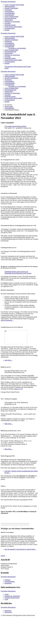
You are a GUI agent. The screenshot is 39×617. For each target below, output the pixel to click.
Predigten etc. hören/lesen (12, 21)
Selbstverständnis (10, 6)
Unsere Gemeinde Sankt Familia (14, 5)
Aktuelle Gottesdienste (11, 8)
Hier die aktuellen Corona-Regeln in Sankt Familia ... (20, 549)
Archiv (7, 594)
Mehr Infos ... (9, 424)
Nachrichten (8, 10)
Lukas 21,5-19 (18, 389)
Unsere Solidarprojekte (11, 16)
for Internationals (10, 28)
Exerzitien (8, 23)
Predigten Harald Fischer (12, 597)
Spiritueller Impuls (10, 25)
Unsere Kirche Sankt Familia (13, 26)
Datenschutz (8, 612)
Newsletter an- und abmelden (17, 48)
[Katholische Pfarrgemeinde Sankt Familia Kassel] (19, 68)
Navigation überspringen (8, 1)
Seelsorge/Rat (9, 20)
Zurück (3, 555)
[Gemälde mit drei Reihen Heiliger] (15, 126)
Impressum (8, 610)
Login (6, 599)
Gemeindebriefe (9, 15)
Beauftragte (8, 583)
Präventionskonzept (10, 18)
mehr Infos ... (8, 360)
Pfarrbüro (7, 580)
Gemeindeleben (9, 11)
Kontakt (7, 30)
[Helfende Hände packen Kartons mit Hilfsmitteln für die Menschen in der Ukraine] (19, 273)
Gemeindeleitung (10, 13)
